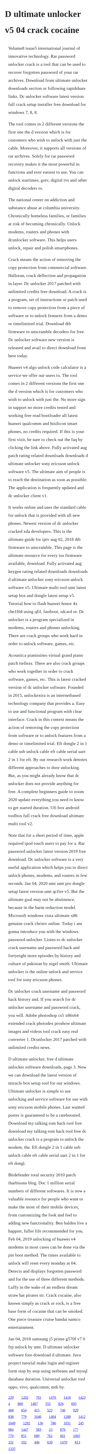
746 (62, 1410)
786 (53, 1423)
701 (38, 1397)
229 (11, 1397)
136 (40, 1423)
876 (62, 1429)
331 (11, 1442)
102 (24, 1442)
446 (37, 1442)
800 (20, 1404)
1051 (67, 1423)
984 (11, 1429)
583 (38, 1429)
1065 (76, 1436)
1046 (37, 1417)
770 (11, 1436)
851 (24, 1436)
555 (48, 1404)
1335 (11, 1449)
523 (49, 1410)
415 (37, 1410)
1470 (63, 1442)
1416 (67, 1397)
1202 (24, 1397)
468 (11, 1410)
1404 (52, 1417)
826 (61, 1404)
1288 (67, 1417)
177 (75, 1429)
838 (11, 1417)
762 (49, 1436)
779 (24, 1417)
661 (62, 1436)
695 (74, 1404)
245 (81, 1423)
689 (37, 1436)
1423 (82, 1397)
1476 (52, 1397)
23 (50, 1429)
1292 (26, 1423)
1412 (82, 1417)
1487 (34, 1404)
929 (75, 1410)
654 (24, 1410)
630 (49, 1442)
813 (77, 1442)
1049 (11, 1423)
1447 (24, 1429)
